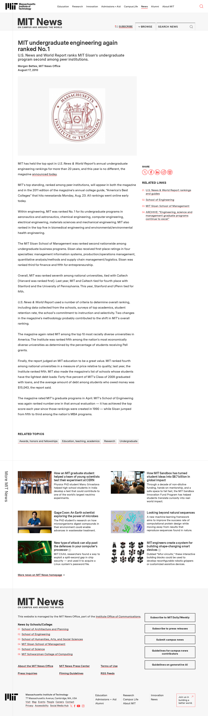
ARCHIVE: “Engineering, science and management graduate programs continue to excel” (169, 215)
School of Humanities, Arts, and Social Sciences (52, 639)
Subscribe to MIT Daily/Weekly (170, 617)
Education (63, 6)
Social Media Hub (59, 705)
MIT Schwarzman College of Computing (47, 654)
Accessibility (42, 705)
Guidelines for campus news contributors (170, 652)
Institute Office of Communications (118, 616)
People (50, 702)
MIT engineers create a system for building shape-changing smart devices (169, 546)
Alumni (155, 6)
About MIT (168, 6)
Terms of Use (109, 666)
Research (77, 6)
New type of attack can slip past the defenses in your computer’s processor (76, 546)
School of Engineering (160, 199)
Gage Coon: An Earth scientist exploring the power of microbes (76, 514)
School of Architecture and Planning (45, 629)
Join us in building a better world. (185, 700)
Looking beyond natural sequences (171, 512)
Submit (191, 26)
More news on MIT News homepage (40, 574)
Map (34, 702)
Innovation (92, 6)
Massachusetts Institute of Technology (47, 694)
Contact (69, 702)
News (144, 6)
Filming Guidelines (71, 673)
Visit (28, 702)
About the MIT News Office (35, 666)
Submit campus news (170, 639)
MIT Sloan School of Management (167, 206)
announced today (44, 174)
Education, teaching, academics (81, 441)
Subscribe (126, 26)
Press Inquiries (27, 673)
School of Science (33, 649)
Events (41, 702)
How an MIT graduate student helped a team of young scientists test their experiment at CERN (77, 476)
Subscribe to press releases (170, 628)
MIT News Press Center (74, 666)
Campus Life (131, 6)
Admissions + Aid (111, 6)
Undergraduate (128, 441)
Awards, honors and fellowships (38, 441)
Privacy (29, 705)
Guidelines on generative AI (170, 664)
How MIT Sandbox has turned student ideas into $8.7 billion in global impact (168, 476)
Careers (60, 702)
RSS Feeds (108, 673)
